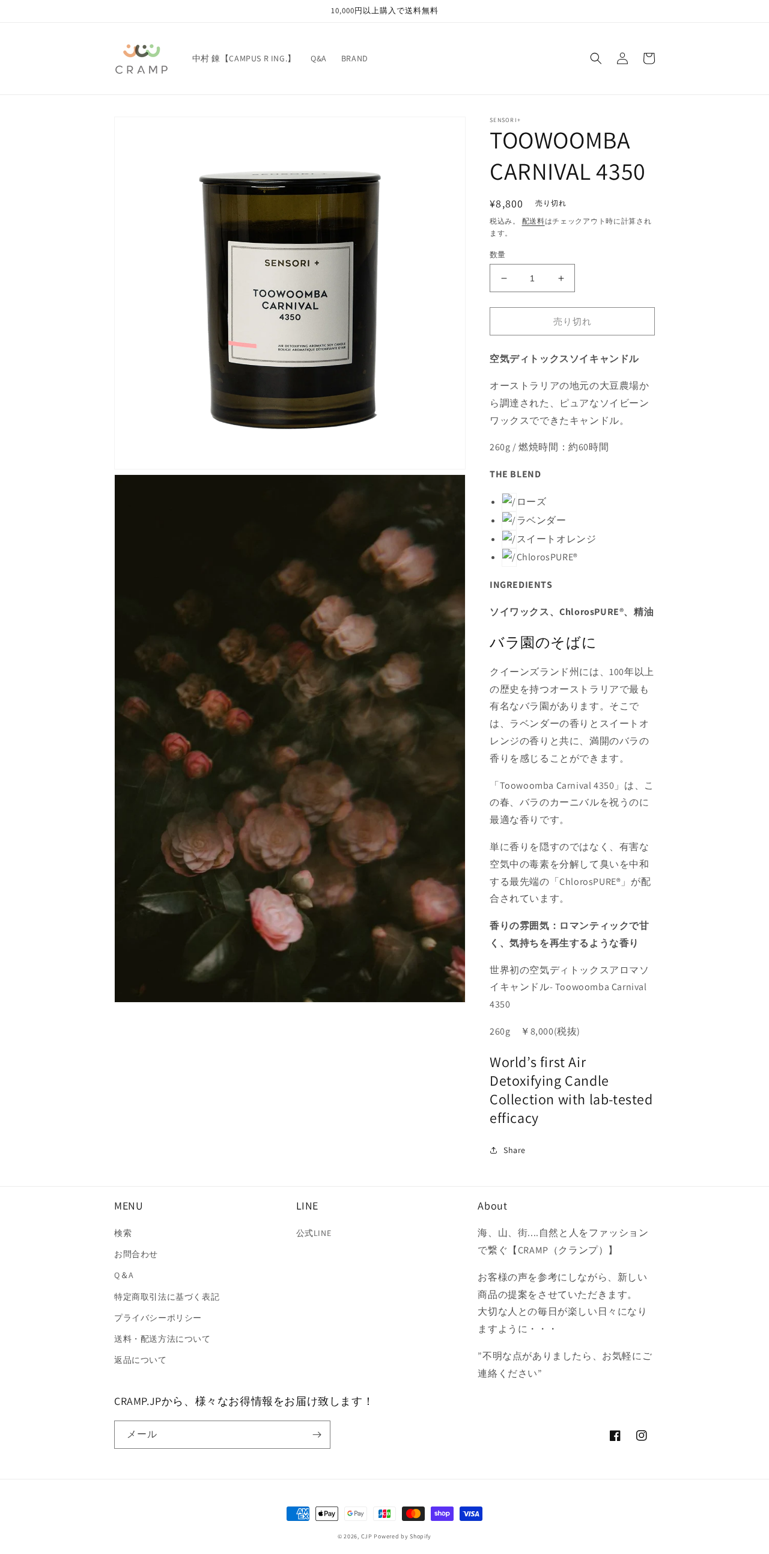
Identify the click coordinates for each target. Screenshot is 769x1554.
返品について (140, 1359)
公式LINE (314, 1233)
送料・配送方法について (162, 1338)
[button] (596, 58)
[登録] (316, 1435)
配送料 (533, 220)
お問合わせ (136, 1254)
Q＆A (124, 1275)
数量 (498, 254)
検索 (123, 1233)
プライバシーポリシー (158, 1317)
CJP (366, 1536)
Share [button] (514, 1150)
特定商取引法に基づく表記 (166, 1296)
